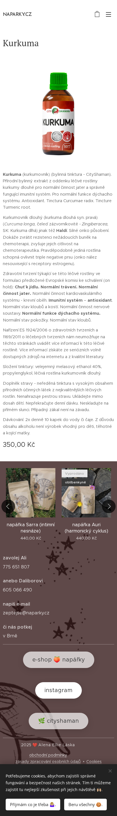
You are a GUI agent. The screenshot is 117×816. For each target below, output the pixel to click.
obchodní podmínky (48, 755)
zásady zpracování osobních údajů (48, 761)
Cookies (94, 761)
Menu (108, 14)
